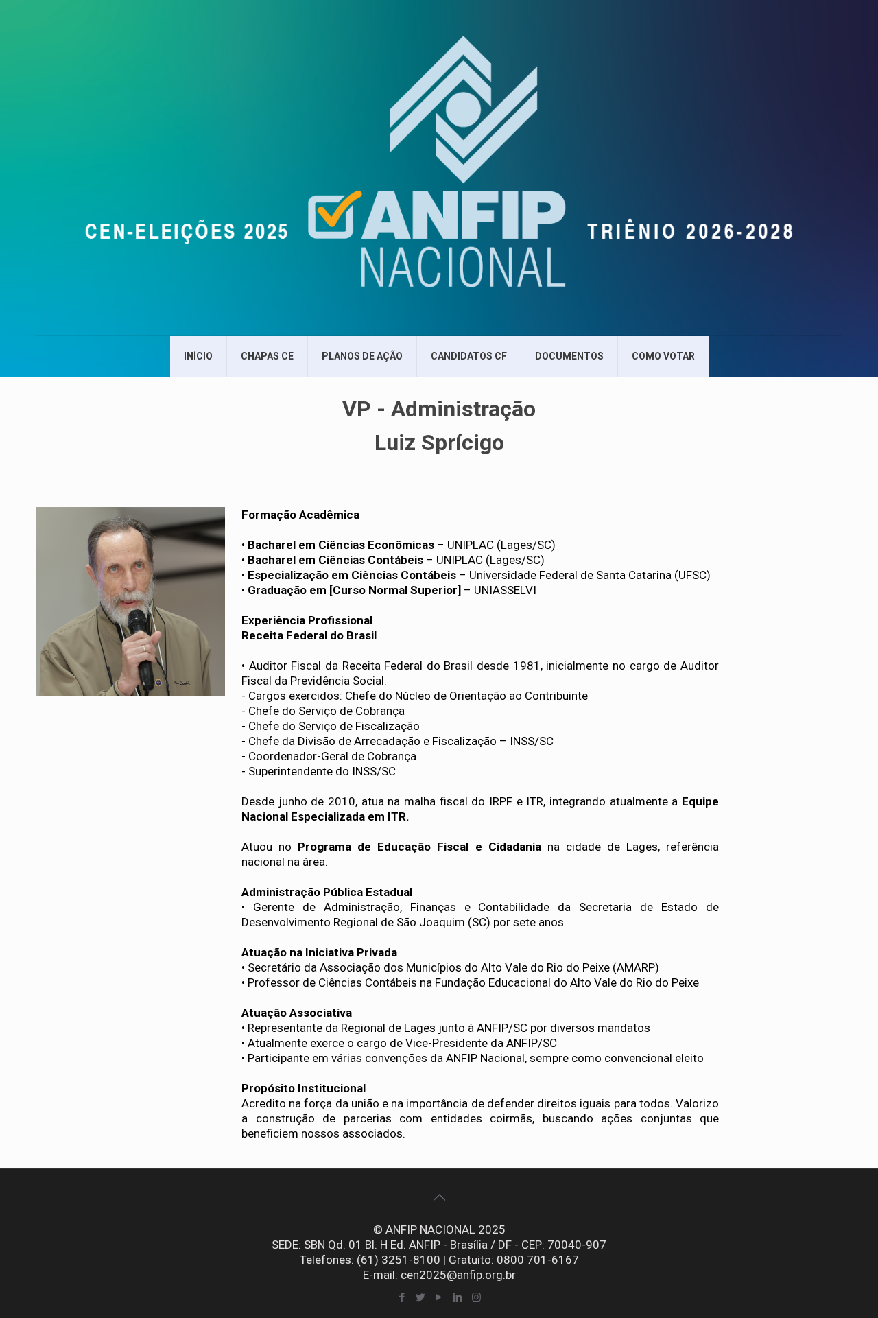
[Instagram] (476, 1297)
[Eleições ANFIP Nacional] (439, 167)
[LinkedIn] (458, 1297)
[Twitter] (421, 1297)
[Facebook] (402, 1297)
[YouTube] (439, 1297)
